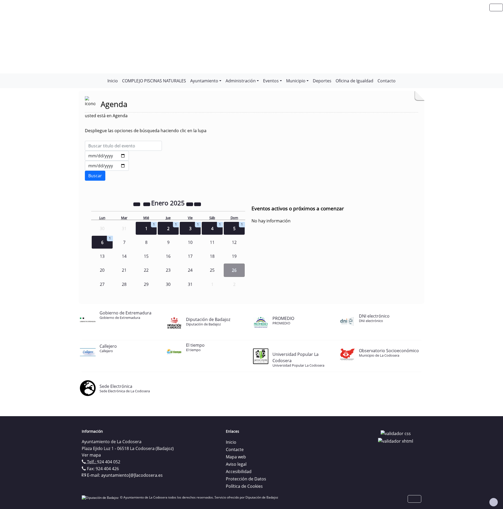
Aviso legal (236, 464)
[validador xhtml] (395, 441)
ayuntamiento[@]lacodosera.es (132, 475)
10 (190, 242)
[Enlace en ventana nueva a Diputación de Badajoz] (101, 497)
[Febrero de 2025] (197, 204)
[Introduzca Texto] (123, 146)
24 (190, 270)
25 (212, 270)
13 (102, 256)
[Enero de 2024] (137, 204)
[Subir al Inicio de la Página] (493, 502)
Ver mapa (91, 455)
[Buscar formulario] (95, 176)
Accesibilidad (239, 471)
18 (212, 256)
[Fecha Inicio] (107, 156)
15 (146, 256)
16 (168, 256)
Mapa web (236, 457)
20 (102, 270)
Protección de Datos (246, 479)
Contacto (387, 81)
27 (102, 284)
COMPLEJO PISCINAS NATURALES (154, 81)
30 (168, 284)
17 (190, 256)
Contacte (235, 449)
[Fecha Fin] (107, 166)
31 (190, 284)
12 (234, 242)
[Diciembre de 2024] (147, 204)
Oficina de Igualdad (354, 81)
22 (146, 270)
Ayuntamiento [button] (204, 81)
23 (168, 270)
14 (124, 256)
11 (212, 242)
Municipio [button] (295, 81)
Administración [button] (241, 81)
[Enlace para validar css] (396, 433)
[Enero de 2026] (190, 204)
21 (124, 270)
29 (146, 284)
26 (234, 270)
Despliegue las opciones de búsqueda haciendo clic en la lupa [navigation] (145, 130)
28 (124, 284)
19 (234, 256)
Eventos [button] (271, 81)
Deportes (322, 81)
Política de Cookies (244, 486)
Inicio (112, 81)
